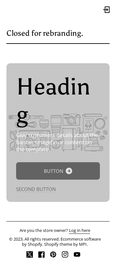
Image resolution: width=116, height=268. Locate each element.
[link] (58, 171)
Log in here (79, 230)
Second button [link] (36, 189)
